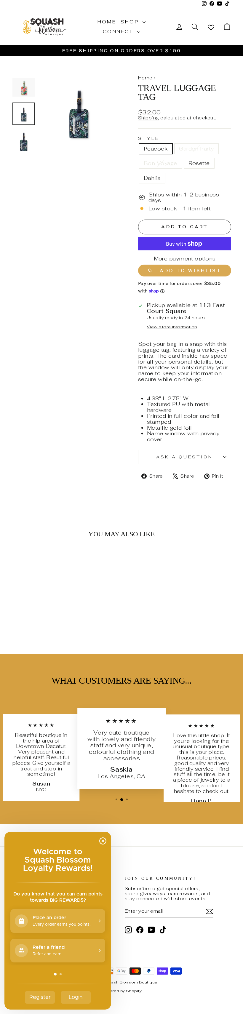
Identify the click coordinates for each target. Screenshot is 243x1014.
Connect (119, 31)
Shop (131, 22)
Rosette (199, 163)
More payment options (185, 259)
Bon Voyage (160, 163)
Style (148, 138)
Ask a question (184, 457)
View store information (172, 326)
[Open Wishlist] (211, 27)
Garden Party (196, 148)
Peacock (156, 148)
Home (106, 22)
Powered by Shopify (121, 990)
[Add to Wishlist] (54, 560)
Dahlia (152, 178)
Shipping (148, 118)
